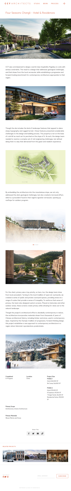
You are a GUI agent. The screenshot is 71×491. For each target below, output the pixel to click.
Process (55, 3)
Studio (37, 3)
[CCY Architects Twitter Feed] (5, 477)
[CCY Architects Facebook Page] (3, 477)
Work (45, 3)
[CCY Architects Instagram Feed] (7, 477)
